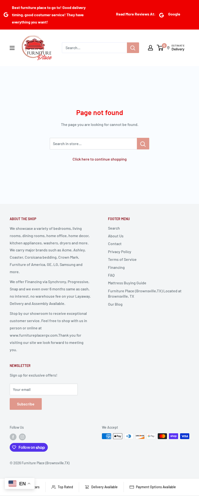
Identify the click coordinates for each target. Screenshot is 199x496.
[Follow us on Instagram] (22, 436)
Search (114, 228)
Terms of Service (122, 259)
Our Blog (115, 304)
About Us (116, 235)
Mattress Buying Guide (127, 282)
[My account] (150, 47)
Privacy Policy (119, 251)
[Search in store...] (143, 143)
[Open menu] (12, 48)
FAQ (111, 275)
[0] (160, 48)
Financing (116, 267)
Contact (115, 243)
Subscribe (25, 404)
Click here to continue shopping (100, 159)
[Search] (133, 47)
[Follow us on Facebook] (13, 436)
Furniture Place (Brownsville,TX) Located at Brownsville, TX (145, 293)
